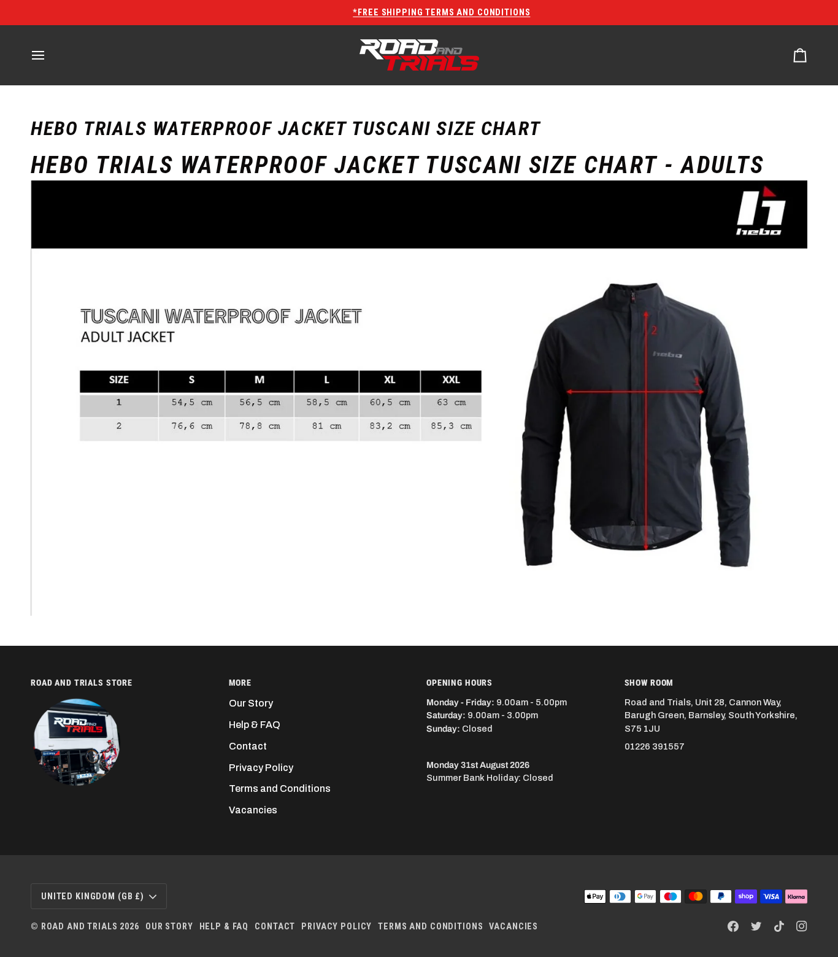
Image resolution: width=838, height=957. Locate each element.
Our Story (251, 703)
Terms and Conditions (280, 788)
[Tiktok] (779, 926)
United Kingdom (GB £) (92, 896)
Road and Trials (79, 926)
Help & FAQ (254, 724)
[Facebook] (733, 926)
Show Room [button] (649, 683)
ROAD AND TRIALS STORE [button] (82, 683)
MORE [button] (240, 683)
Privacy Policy (261, 767)
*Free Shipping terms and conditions (419, 12)
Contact (248, 746)
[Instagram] (801, 926)
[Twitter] (756, 926)
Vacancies (253, 810)
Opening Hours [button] (459, 683)
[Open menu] (49, 55)
